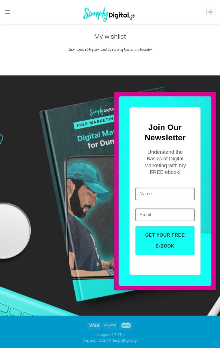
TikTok (119, 335)
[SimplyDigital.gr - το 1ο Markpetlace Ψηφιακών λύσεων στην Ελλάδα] (110, 12)
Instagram (103, 335)
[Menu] (7, 12)
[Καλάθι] (210, 12)
